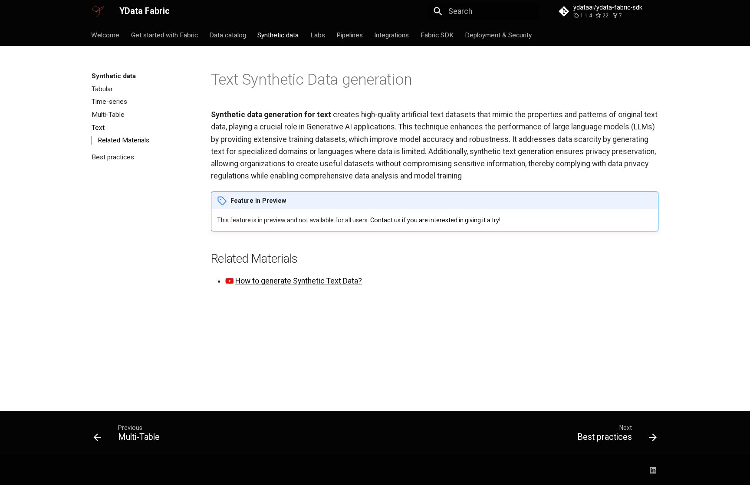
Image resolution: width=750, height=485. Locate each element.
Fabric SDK (437, 35)
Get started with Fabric (164, 35)
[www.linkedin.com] (653, 469)
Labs (317, 35)
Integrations (392, 35)
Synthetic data (278, 35)
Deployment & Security (498, 35)
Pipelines (349, 35)
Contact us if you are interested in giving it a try (434, 220)
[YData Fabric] (98, 11)
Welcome (106, 35)
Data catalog (227, 35)
